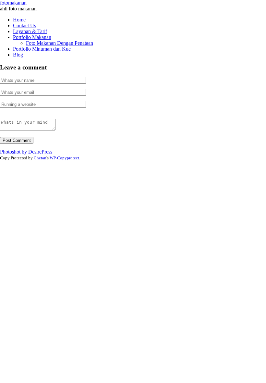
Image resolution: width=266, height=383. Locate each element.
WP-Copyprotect (64, 157)
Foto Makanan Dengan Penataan (59, 43)
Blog (18, 54)
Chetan (40, 157)
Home (19, 19)
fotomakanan (13, 3)
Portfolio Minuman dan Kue (42, 49)
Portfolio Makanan (32, 37)
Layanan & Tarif (30, 31)
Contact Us (24, 25)
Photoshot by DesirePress (26, 151)
